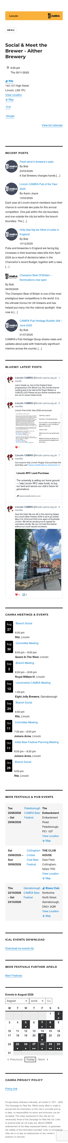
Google (10, 116)
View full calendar (52, 125)
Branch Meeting (25, 663)
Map (9, 100)
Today (30, 1059)
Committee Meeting (27, 643)
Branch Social (24, 623)
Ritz (11, 81)
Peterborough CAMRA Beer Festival (32, 812)
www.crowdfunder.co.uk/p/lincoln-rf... (45, 464)
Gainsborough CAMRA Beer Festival (32, 892)
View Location (13, 95)
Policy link (11, 1089)
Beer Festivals (13, 975)
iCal (8, 107)
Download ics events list (19, 948)
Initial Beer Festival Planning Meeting (37, 742)
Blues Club (52, 888)
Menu (10, 30)
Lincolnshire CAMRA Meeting (33, 683)
